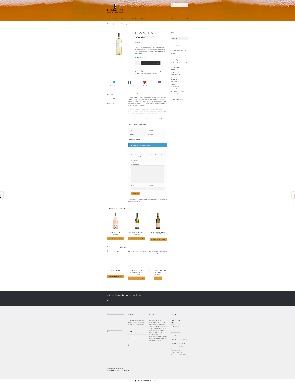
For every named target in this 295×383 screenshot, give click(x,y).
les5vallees (157, 71)
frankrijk (140, 71)
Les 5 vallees (151, 71)
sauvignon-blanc (139, 73)
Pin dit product (144, 86)
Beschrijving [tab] (110, 94)
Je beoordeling (135, 164)
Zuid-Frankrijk (155, 73)
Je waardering (135, 160)
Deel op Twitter (114, 86)
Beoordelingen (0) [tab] (111, 103)
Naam (133, 185)
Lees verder (158, 278)
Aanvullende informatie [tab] (113, 99)
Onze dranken (123, 18)
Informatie (133, 18)
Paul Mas (162, 71)
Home (108, 18)
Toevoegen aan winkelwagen (151, 63)
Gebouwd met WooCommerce (122, 370)
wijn (145, 73)
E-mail (150, 185)
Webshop (115, 18)
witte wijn (148, 73)
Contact (143, 18)
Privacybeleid (110, 370)
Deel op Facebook (129, 86)
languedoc (144, 71)
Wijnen (113, 24)
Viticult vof (173, 322)
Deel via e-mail (159, 86)
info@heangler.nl (175, 332)
